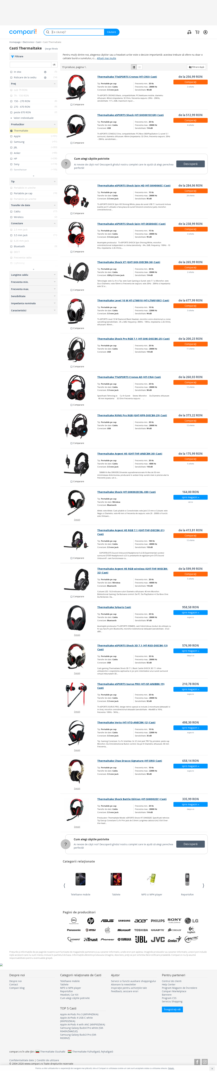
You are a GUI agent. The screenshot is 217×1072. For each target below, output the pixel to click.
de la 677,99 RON (191, 300)
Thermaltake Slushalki (52, 1051)
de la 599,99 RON (191, 569)
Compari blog (17, 987)
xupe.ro (190, 617)
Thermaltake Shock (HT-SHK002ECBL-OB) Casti (126, 492)
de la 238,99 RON (191, 224)
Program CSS (169, 998)
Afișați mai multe (106, 58)
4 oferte (190, 125)
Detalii (77, 519)
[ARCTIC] (191, 939)
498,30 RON (190, 722)
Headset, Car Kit (69, 994)
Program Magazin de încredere (179, 987)
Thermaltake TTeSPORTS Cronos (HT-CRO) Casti (127, 76)
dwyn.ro (190, 655)
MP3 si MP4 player (151, 894)
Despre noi (15, 981)
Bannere (167, 994)
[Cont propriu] (205, 32)
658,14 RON (190, 761)
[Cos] (197, 32)
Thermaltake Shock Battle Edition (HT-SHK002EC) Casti (132, 799)
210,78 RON (190, 684)
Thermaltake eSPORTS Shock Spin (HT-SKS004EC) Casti (131, 224)
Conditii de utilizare (48, 1060)
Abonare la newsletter (123, 984)
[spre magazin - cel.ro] (79, 502)
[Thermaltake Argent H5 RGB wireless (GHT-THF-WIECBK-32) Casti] (79, 579)
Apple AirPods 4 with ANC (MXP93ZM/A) (82, 1024)
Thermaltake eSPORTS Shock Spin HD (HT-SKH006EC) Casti (134, 185)
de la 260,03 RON (191, 377)
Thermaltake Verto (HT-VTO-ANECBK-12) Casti (126, 722)
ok (54, 64)
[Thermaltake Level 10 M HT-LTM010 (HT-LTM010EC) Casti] (79, 311)
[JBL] (141, 939)
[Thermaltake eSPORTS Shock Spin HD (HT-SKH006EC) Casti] (79, 196)
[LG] (191, 920)
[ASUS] (107, 920)
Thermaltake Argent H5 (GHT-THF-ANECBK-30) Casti (129, 453)
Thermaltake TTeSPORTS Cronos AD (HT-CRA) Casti (129, 377)
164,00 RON (190, 492)
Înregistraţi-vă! (172, 1009)
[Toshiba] (141, 930)
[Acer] (141, 920)
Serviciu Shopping (172, 1001)
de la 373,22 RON (191, 415)
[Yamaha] (124, 939)
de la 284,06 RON (191, 185)
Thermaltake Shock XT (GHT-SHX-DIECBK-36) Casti (128, 262)
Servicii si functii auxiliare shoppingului (133, 981)
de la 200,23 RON (191, 339)
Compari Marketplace (174, 991)
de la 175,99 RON (191, 454)
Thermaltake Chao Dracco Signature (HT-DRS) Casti (129, 761)
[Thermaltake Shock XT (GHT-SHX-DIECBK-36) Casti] (79, 273)
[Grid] (139, 66)
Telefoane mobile (80, 894)
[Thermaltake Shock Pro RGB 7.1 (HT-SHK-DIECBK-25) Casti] (79, 349)
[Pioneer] (107, 939)
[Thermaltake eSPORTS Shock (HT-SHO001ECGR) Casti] (79, 125)
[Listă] (134, 66)
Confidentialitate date (21, 1060)
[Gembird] (74, 939)
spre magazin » (190, 497)
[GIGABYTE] (158, 930)
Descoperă (191, 164)
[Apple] (107, 930)
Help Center (168, 984)
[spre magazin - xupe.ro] (79, 618)
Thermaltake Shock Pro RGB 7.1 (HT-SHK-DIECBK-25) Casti (133, 338)
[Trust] (90, 939)
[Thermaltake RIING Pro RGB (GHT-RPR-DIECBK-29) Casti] (79, 426)
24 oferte (190, 195)
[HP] (90, 920)
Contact (13, 984)
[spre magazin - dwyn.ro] (79, 656)
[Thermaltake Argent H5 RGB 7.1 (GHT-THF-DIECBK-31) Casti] (79, 541)
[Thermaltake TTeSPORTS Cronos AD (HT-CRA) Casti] (79, 387)
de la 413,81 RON (191, 530)
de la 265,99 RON (191, 262)
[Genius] (174, 939)
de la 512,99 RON (191, 115)
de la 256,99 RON (191, 77)
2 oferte (190, 272)
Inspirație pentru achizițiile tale (129, 987)
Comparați (190, 82)
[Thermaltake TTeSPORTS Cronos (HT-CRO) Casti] (79, 87)
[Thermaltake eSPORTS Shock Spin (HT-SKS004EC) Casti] (79, 234)
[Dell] (74, 920)
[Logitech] (191, 930)
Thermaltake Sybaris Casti (114, 607)
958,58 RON (190, 607)
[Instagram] (205, 1061)
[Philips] (158, 920)
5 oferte (190, 463)
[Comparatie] (189, 32)
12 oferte (190, 387)
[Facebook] (197, 1061)
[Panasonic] (74, 930)
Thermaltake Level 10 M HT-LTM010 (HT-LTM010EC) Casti (133, 300)
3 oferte (190, 86)
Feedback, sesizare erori (124, 991)
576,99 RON (190, 645)
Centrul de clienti (172, 981)
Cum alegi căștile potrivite (91, 159)
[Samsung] (124, 920)
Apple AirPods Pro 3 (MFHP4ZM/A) (79, 1014)
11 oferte (190, 348)
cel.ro (190, 502)
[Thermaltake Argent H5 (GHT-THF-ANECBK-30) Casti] (79, 464)
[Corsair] (174, 930)
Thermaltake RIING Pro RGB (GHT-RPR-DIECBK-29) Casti (132, 415)
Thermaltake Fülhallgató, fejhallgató (92, 1051)
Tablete (116, 894)
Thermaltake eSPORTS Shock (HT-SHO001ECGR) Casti (130, 115)
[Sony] (174, 920)
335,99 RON (190, 799)
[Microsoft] (124, 930)
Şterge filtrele (51, 48)
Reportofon (187, 894)
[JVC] (158, 939)
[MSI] (90, 930)
